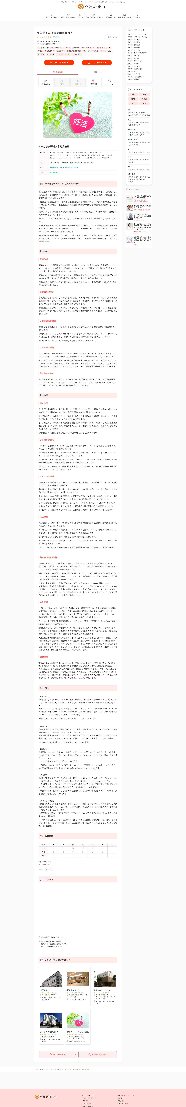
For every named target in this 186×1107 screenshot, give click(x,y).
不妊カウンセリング (103, 48)
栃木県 (142, 115)
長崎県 (142, 177)
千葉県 (143, 112)
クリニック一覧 (123, 1103)
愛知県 (130, 152)
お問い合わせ (111, 17)
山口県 (130, 162)
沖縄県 (130, 182)
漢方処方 (76, 48)
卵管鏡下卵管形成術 (74, 51)
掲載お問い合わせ (124, 17)
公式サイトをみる (61, 62)
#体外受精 (143, 200)
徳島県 (130, 169)
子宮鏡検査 (77, 54)
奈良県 (130, 125)
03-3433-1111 (54, 172)
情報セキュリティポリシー (127, 1095)
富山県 (147, 142)
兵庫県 (142, 122)
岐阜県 (142, 152)
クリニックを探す (52, 17)
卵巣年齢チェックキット (94, 17)
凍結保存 (67, 48)
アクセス (110, 84)
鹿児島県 (143, 179)
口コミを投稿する (98, 62)
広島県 (147, 160)
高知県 (147, 169)
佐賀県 (136, 177)
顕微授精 (58, 48)
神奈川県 (137, 112)
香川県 (136, 169)
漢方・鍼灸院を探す (68, 17)
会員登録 (121, 1101)
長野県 (136, 142)
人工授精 (41, 48)
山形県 (142, 135)
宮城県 (142, 132)
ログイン (137, 17)
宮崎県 (136, 179)
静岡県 (136, 152)
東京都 (130, 112)
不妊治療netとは (88, 1095)
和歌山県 (137, 125)
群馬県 (147, 115)
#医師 (142, 220)
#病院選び (137, 220)
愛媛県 (142, 169)
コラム (80, 17)
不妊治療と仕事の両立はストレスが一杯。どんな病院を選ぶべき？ (142, 216)
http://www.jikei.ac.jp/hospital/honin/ (64, 167)
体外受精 (50, 48)
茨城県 (136, 115)
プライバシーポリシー (90, 1098)
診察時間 (94, 84)
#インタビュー (138, 201)
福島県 (136, 132)
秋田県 (136, 135)
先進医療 (41, 54)
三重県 (147, 152)
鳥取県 (130, 160)
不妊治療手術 (49, 51)
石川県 (130, 145)
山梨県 (130, 142)
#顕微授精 (137, 200)
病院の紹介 (46, 84)
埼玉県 (130, 115)
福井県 (136, 145)
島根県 (136, 160)
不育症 (40, 51)
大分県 (130, 179)
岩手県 (147, 132)
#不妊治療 (147, 210)
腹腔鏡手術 (60, 51)
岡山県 (142, 160)
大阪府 (130, 122)
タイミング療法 (106, 51)
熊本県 (147, 177)
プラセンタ (50, 54)
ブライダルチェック (64, 54)
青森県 (130, 135)
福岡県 (130, 177)
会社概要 (121, 1098)
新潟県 (142, 142)
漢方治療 (95, 51)
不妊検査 (86, 51)
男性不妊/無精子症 (88, 48)
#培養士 (145, 201)
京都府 (136, 122)
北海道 (130, 132)
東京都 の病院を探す (99, 1054)
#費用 (135, 210)
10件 (57, 37)
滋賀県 (147, 122)
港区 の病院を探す (60, 1054)
